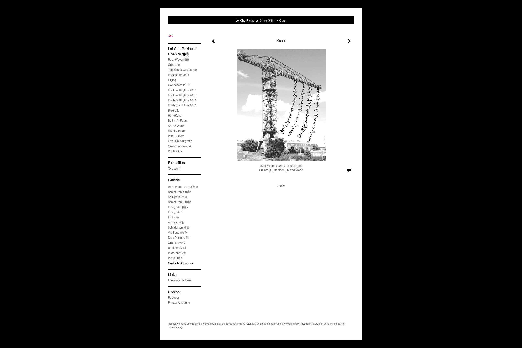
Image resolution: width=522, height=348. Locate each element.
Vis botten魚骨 (177, 232)
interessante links (180, 280)
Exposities (176, 162)
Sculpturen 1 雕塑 (179, 192)
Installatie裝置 (177, 253)
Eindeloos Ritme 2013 (182, 105)
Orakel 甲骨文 (177, 243)
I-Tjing (172, 80)
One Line (174, 64)
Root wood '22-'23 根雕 (183, 187)
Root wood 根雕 (178, 59)
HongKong (175, 115)
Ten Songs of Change (182, 70)
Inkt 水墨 (173, 217)
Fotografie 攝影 (178, 207)
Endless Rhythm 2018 (182, 95)
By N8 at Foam (178, 120)
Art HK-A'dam (176, 126)
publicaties (175, 151)
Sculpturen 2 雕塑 (179, 202)
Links (172, 274)
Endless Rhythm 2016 (182, 100)
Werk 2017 (175, 258)
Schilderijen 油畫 (178, 227)
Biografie (173, 110)
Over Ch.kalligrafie (180, 141)
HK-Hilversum (177, 131)
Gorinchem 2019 (179, 85)
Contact (174, 291)
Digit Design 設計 (179, 237)
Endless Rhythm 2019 (182, 90)
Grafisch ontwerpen (181, 263)
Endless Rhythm (178, 75)
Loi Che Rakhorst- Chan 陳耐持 (256, 20)
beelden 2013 (177, 248)
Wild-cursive (176, 136)
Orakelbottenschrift (180, 146)
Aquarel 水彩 (176, 222)
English (170, 36)
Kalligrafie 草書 (177, 197)
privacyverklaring (179, 302)
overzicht (174, 168)
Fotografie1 (175, 212)
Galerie (174, 179)
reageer (173, 297)
